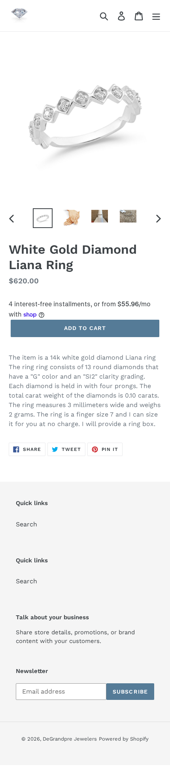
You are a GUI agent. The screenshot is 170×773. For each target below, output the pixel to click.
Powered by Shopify (124, 739)
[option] (42, 218)
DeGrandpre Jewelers (70, 739)
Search (26, 524)
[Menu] (156, 16)
